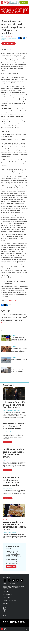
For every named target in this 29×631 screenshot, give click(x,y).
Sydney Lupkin (10, 36)
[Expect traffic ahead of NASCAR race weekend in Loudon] (6, 360)
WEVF (4, 608)
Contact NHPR (6, 591)
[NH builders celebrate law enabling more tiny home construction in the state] (6, 370)
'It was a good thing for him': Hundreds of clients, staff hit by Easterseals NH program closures (19, 339)
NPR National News (11, 300)
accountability (20, 319)
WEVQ (4, 614)
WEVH (4, 609)
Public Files (5, 603)
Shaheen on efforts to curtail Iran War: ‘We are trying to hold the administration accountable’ (19, 350)
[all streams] (27, 629)
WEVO (4, 613)
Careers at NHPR (6, 597)
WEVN (4, 611)
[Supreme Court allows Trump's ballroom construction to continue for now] (14, 510)
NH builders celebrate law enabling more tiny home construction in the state (17, 371)
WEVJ (4, 610)
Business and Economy (16, 367)
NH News (13, 335)
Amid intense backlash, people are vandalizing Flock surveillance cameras (13, 453)
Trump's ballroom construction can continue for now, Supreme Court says (12, 481)
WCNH (4, 606)
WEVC (4, 607)
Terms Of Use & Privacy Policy (9, 600)
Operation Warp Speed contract (9, 319)
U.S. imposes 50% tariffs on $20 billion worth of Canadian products (14, 405)
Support (24, 2)
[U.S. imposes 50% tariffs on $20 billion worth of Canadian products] (14, 393)
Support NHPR (11, 566)
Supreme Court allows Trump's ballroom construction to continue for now (14, 525)
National (5, 519)
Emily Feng (5, 488)
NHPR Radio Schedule (7, 594)
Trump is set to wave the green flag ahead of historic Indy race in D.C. (14, 426)
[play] (2, 629)
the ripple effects (5, 320)
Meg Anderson (6, 460)
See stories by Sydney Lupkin (9, 323)
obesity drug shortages (16, 320)
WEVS (4, 615)
